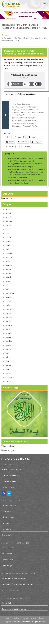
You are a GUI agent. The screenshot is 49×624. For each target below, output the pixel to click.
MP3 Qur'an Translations (11, 590)
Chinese (9, 225)
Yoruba (8, 381)
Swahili (8, 337)
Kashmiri (9, 269)
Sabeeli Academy (8, 548)
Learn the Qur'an (8, 565)
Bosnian (9, 221)
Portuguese (10, 309)
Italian (8, 261)
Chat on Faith (7, 535)
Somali (8, 329)
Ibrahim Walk (33, 109)
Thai (7, 361)
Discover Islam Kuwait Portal (12, 475)
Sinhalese (9, 325)
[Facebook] (4, 493)
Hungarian (9, 253)
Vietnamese (10, 377)
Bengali (8, 217)
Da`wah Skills (7, 603)
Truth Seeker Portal (9, 481)
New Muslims (7, 554)
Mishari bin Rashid (19, 112)
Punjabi (8, 313)
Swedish (9, 341)
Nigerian (9, 297)
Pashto (8, 305)
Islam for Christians (9, 505)
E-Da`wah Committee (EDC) (12, 469)
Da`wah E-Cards (8, 487)
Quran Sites (15, 618)
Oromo (8, 301)
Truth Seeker (6, 511)
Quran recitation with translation (24, 118)
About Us (33, 618)
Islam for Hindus (8, 517)
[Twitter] (9, 493)
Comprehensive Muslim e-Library (14, 609)
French (8, 237)
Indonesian (10, 257)
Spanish (8, 333)
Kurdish (8, 277)
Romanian (9, 317)
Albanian (9, 209)
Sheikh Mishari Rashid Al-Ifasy (23, 123)
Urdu (7, 369)
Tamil (7, 353)
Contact (41, 618)
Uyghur (8, 373)
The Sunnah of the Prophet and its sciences (18, 584)
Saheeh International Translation (24, 120)
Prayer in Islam (7, 559)
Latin (7, 285)
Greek (8, 245)
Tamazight (9, 349)
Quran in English (18, 115)
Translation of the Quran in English (24, 126)
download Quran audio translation (24, 107)
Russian (8, 321)
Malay (8, 289)
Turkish (8, 365)
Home (7, 618)
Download (25, 618)
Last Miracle (6, 529)
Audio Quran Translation (21, 104)
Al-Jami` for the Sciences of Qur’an (14, 578)
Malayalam (10, 293)
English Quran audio (19, 109)
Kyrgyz (8, 281)
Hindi (7, 249)
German (8, 241)
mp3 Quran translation (35, 112)
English (8, 229)
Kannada (9, 265)
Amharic (9, 213)
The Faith (5, 523)
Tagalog (9, 345)
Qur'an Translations (23, 621)
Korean (8, 273)
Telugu (8, 357)
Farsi (7, 233)
